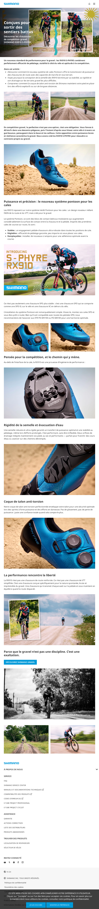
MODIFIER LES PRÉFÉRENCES (59, 905)
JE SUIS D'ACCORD (36, 905)
